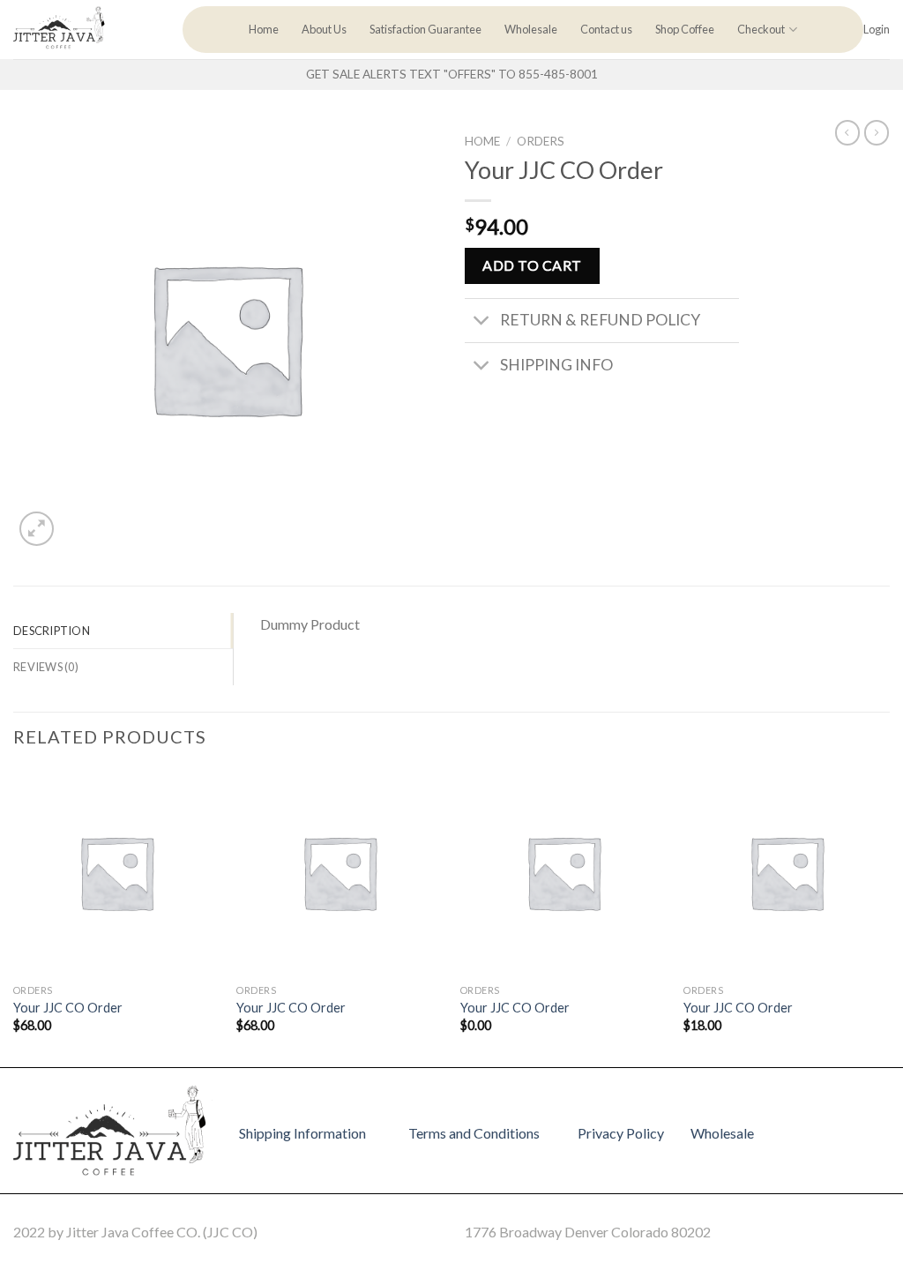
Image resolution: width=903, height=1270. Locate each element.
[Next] (889, 916)
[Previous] (14, 916)
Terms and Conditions (474, 1132)
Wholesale (530, 29)
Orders (540, 141)
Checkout (761, 29)
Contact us (606, 29)
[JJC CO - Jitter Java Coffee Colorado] (84, 29)
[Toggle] (482, 322)
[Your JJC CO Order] (116, 872)
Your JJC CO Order (68, 1007)
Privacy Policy (621, 1132)
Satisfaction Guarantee (425, 29)
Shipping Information (302, 1132)
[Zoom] (36, 529)
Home (264, 29)
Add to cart (531, 265)
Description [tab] (51, 631)
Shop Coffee (684, 29)
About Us (324, 29)
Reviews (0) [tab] (45, 667)
